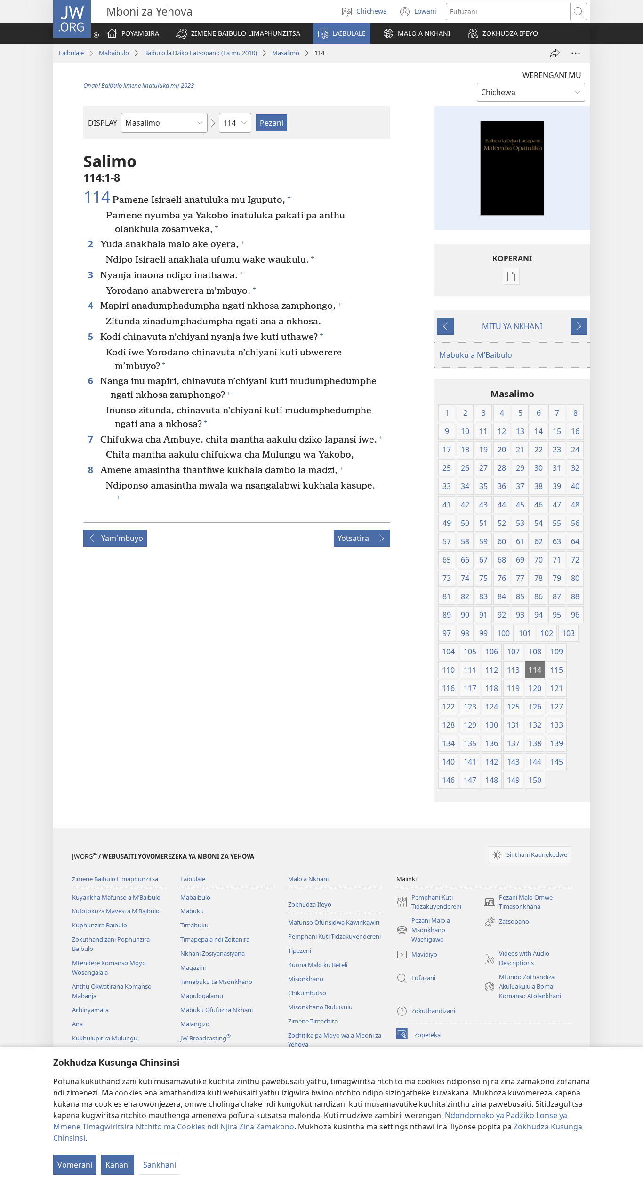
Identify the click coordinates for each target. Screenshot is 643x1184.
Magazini (193, 967)
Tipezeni (299, 950)
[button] (238, 33)
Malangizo (194, 1024)
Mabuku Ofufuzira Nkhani (216, 1010)
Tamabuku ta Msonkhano (216, 981)
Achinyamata (90, 1010)
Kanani (117, 1165)
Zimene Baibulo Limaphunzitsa (115, 879)
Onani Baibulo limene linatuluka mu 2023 (138, 85)
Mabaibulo (114, 52)
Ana (77, 1024)
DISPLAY (102, 123)
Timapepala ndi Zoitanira (214, 939)
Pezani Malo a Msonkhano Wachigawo (423, 930)
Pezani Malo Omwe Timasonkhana (518, 902)
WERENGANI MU (551, 75)
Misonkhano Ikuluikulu (320, 1007)
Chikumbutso (307, 993)
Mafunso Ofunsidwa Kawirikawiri (333, 922)
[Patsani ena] (555, 53)
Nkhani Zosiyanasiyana (212, 953)
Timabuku (194, 925)
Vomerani (74, 1165)
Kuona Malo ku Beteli (317, 964)
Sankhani (159, 1165)
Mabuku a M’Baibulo (475, 355)
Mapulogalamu (201, 995)
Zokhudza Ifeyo (309, 904)
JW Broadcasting (205, 1038)
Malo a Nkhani (308, 879)
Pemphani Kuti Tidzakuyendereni (334, 936)
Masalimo (285, 52)
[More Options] (575, 53)
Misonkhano (305, 979)
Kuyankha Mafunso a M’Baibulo (116, 897)
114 (96, 197)
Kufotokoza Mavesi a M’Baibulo (116, 911)
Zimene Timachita (313, 1021)
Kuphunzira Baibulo (99, 925)
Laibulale (71, 52)
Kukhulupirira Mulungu (104, 1038)
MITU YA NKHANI (512, 326)
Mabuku (192, 911)
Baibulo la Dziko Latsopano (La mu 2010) (200, 52)
